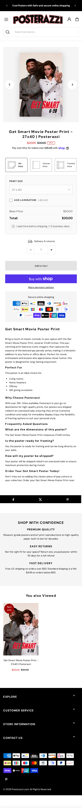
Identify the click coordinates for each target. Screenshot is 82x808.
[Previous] (7, 6)
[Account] (69, 19)
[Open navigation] (7, 19)
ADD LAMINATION (31, 200)
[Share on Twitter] (40, 499)
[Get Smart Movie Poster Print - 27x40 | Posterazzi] (20, 629)
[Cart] (77, 19)
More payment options (41, 287)
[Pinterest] (6, 779)
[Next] (75, 6)
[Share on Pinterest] (67, 499)
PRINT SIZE (16, 181)
